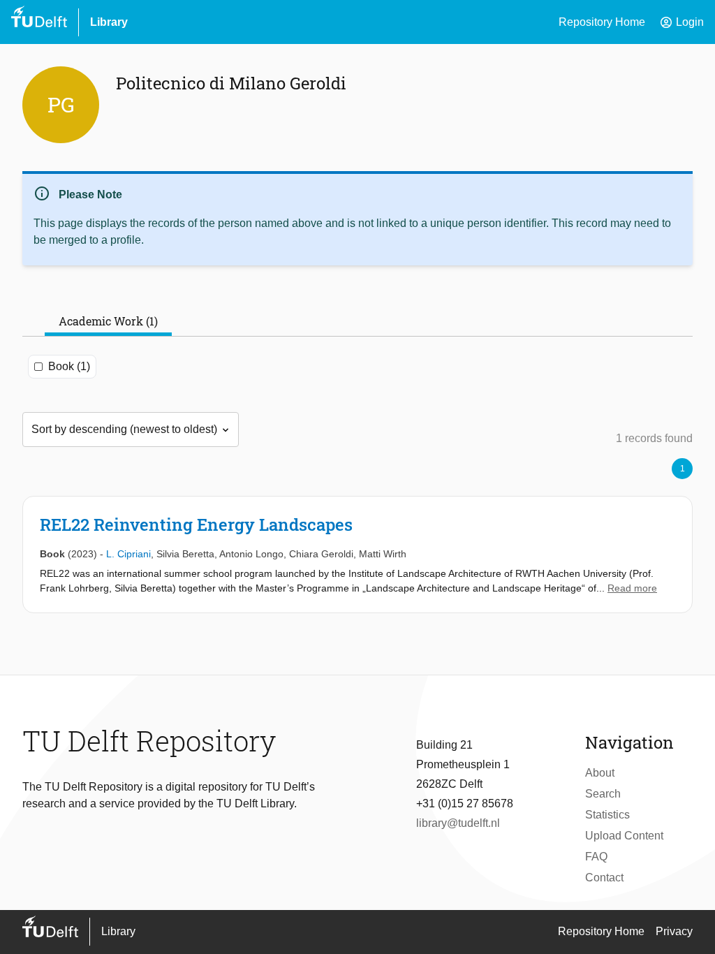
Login (681, 22)
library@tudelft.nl (458, 823)
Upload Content (624, 836)
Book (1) (69, 366)
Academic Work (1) (108, 321)
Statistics (607, 815)
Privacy (674, 931)
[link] (357, 554)
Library (109, 22)
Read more (632, 588)
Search (603, 794)
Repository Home (602, 22)
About (599, 773)
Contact (604, 877)
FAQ (596, 857)
